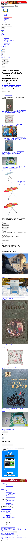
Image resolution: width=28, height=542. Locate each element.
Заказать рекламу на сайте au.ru (9, 477)
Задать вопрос (5, 224)
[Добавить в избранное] (2, 226)
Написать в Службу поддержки (8, 533)
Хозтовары (18, 85)
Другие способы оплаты (9, 517)
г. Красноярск (5, 85)
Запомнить (5, 50)
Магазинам (8, 503)
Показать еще (5, 431)
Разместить (3, 34)
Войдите (4, 448)
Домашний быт (11, 85)
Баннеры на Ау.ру (10, 500)
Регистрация (4, 55)
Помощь (2, 489)
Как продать (9, 492)
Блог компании (9, 486)
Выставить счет (9, 504)
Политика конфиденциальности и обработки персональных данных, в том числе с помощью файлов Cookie (13, 529)
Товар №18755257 (14, 86)
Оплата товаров (4, 519)
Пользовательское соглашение (8, 527)
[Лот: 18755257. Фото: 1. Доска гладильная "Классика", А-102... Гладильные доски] (11, 199)
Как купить (8, 490)
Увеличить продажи (10, 493)
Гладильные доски (6, 86)
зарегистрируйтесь (12, 448)
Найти (3, 27)
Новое (8, 243)
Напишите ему (8, 95)
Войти (2, 53)
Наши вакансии (9, 484)
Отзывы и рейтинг (10, 497)
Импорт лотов (9, 494)
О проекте (3, 483)
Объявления (9, 501)
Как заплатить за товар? (11, 495)
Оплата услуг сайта (5, 511)
